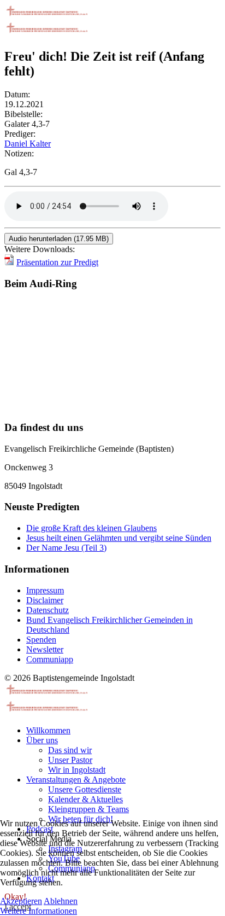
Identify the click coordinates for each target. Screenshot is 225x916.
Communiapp (49, 659)
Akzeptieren (21, 901)
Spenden (41, 639)
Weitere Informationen (38, 910)
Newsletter (44, 649)
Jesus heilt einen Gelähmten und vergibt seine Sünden (118, 537)
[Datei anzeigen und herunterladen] (9, 262)
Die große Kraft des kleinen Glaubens (91, 528)
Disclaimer (44, 600)
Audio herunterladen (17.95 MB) (59, 239)
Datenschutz (47, 610)
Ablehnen (61, 901)
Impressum (45, 590)
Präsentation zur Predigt (57, 262)
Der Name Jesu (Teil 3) (66, 547)
